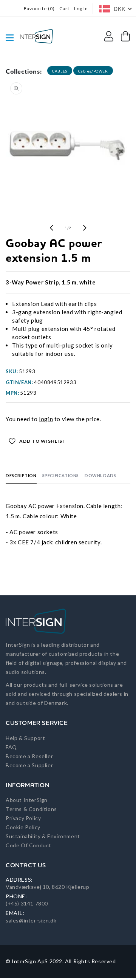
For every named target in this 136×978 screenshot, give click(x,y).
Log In (81, 8)
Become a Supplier (29, 765)
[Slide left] (51, 227)
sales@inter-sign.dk (31, 920)
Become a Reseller (29, 756)
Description (21, 475)
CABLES (59, 71)
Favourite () (39, 8)
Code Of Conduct (28, 845)
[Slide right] (84, 227)
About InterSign (27, 800)
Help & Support (25, 738)
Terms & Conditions (31, 809)
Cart (64, 8)
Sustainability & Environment (43, 836)
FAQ (11, 747)
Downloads (100, 475)
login (46, 419)
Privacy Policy (23, 818)
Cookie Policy (23, 827)
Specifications (60, 475)
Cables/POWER (93, 71)
